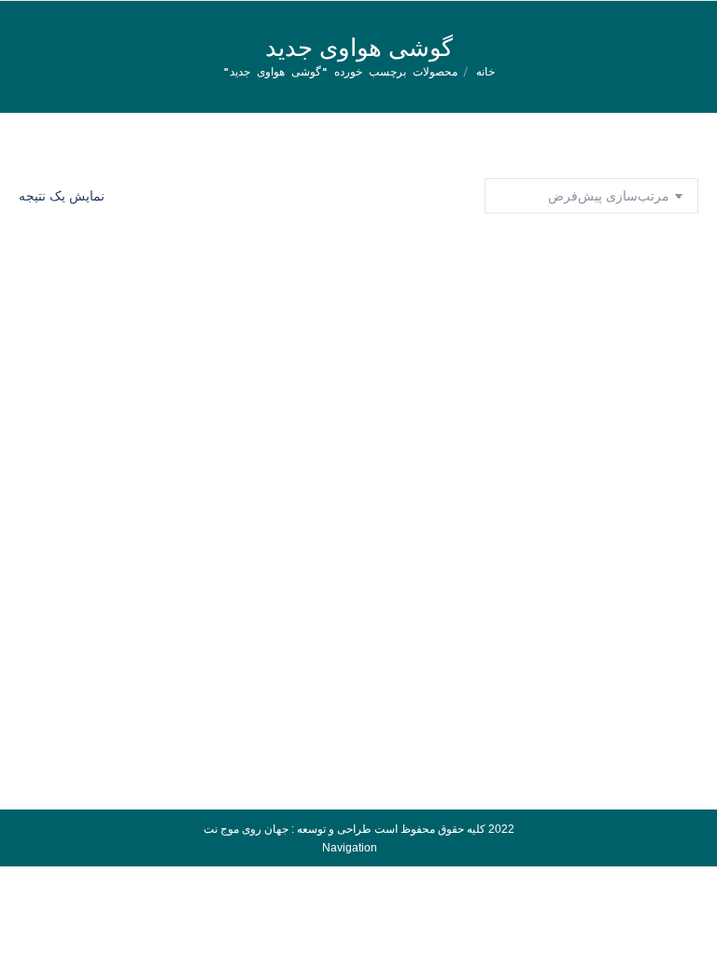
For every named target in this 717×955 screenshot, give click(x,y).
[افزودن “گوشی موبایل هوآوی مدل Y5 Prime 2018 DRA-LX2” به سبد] (674, 497)
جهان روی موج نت (246, 829)
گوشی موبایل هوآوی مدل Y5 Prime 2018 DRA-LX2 (359, 546)
